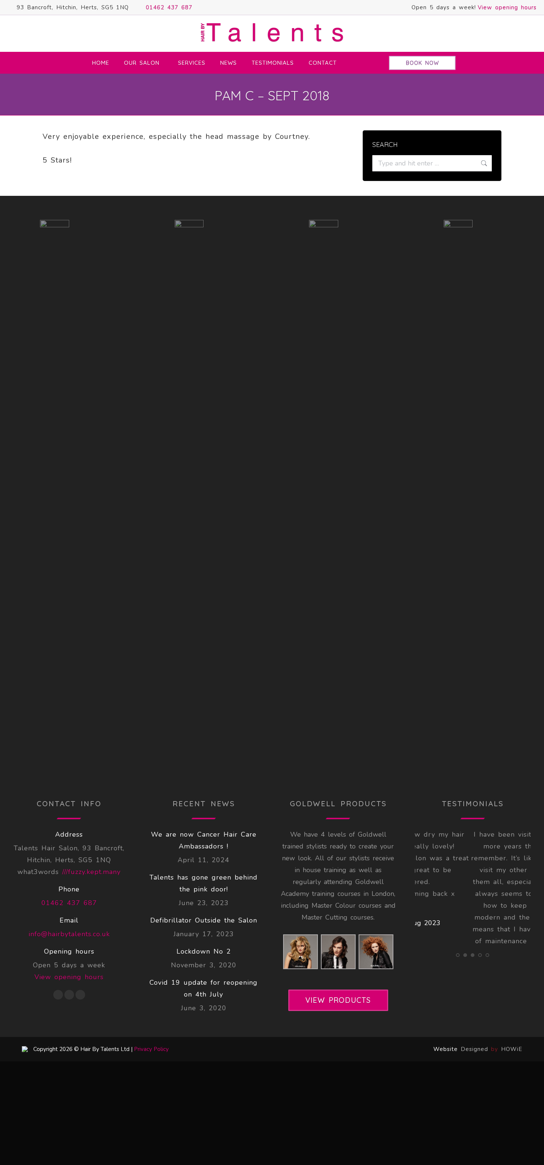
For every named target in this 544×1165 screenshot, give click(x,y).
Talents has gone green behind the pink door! (204, 883)
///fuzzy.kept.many (91, 871)
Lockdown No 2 (204, 951)
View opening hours (507, 7)
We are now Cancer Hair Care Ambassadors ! (203, 840)
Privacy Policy (151, 1049)
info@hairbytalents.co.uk (69, 934)
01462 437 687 (169, 7)
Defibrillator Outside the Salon (203, 920)
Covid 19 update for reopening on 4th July (204, 988)
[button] (458, 992)
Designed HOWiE (491, 1049)
